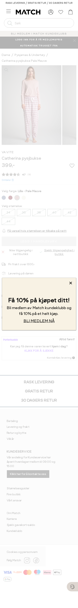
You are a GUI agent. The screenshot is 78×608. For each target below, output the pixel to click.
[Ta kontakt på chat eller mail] (72, 586)
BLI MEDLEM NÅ (39, 320)
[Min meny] (50, 12)
